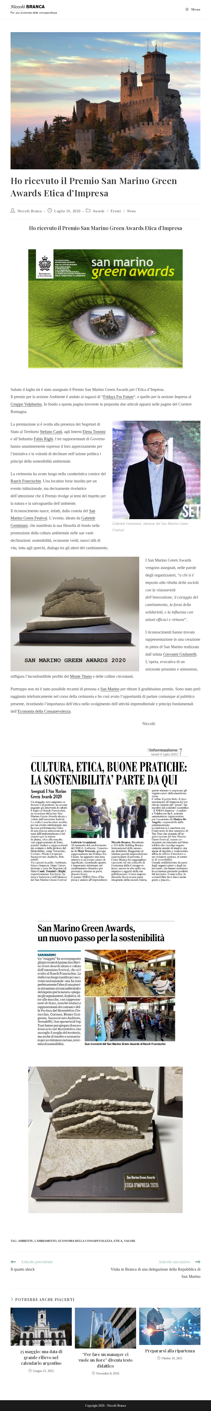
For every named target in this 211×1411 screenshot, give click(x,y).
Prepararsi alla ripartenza (170, 1350)
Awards (98, 211)
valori (129, 1240)
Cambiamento (45, 1240)
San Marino (109, 689)
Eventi (116, 211)
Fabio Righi (43, 439)
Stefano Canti (51, 431)
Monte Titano (81, 676)
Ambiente (25, 1240)
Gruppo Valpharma (26, 404)
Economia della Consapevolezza (44, 711)
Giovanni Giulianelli (179, 654)
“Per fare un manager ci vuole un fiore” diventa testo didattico (105, 1360)
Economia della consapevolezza (85, 1240)
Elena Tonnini (94, 431)
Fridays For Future (118, 397)
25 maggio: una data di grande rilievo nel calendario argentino (41, 1357)
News (131, 211)
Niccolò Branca (29, 211)
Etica (118, 1240)
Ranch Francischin (26, 481)
